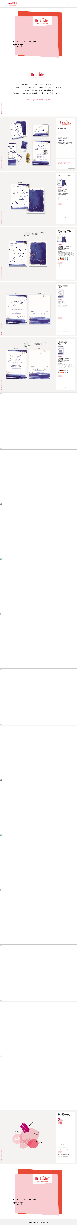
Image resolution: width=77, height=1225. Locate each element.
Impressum (44, 1222)
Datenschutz (34, 1222)
